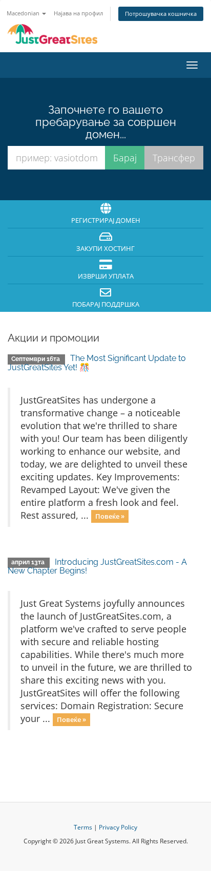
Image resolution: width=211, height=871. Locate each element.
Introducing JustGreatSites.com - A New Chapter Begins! (97, 566)
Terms (83, 827)
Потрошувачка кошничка (161, 13)
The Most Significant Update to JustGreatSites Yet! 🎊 (97, 362)
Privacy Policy (118, 827)
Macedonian (24, 13)
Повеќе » (109, 516)
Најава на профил (78, 13)
